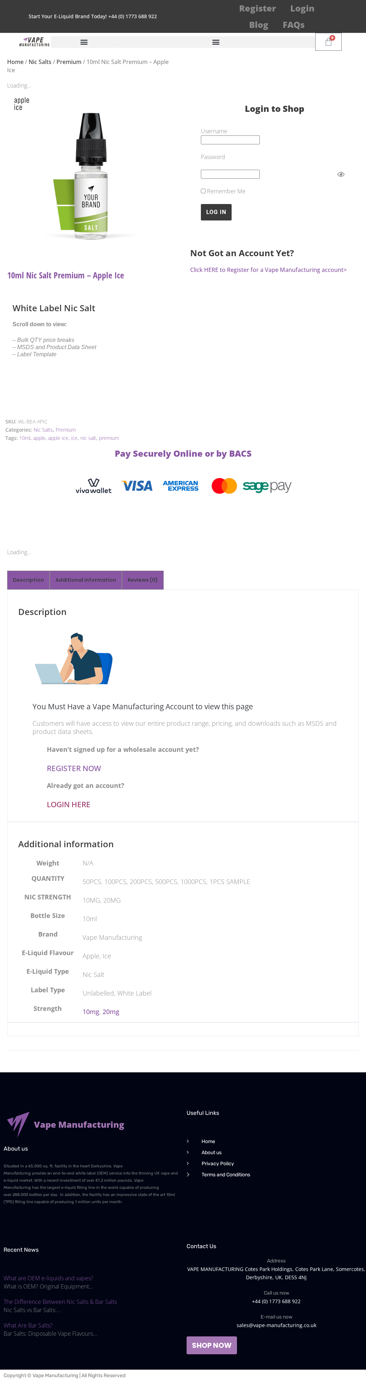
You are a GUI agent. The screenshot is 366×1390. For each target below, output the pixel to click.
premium (109, 438)
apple (39, 438)
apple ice (58, 438)
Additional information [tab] (85, 580)
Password (213, 157)
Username (214, 131)
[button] (84, 42)
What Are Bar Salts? (28, 1325)
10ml (24, 438)
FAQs (294, 24)
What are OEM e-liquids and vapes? (48, 1278)
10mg (91, 1011)
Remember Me (226, 191)
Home (15, 62)
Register (257, 8)
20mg (111, 1011)
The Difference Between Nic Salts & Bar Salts (60, 1302)
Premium (68, 62)
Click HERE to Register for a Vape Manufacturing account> (268, 270)
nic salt (88, 438)
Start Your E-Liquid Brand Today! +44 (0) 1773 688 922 (93, 16)
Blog (258, 24)
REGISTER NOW (74, 768)
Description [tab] (28, 580)
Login (302, 8)
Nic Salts (40, 62)
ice (74, 438)
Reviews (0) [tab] (143, 580)
